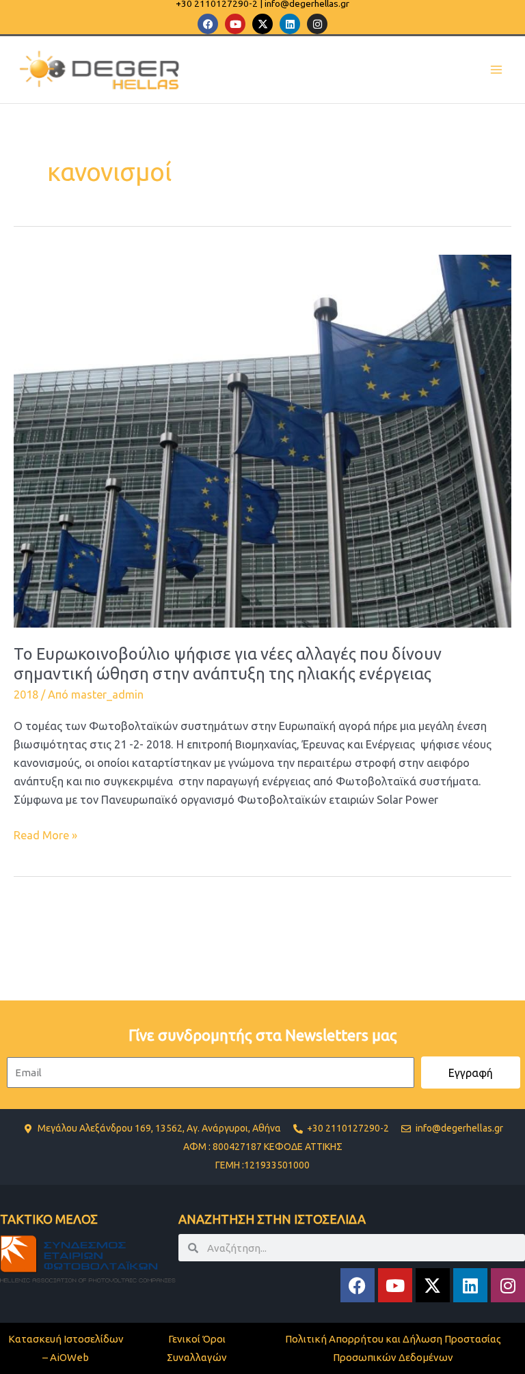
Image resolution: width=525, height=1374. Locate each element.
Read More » (45, 833)
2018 (26, 694)
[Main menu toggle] (496, 70)
